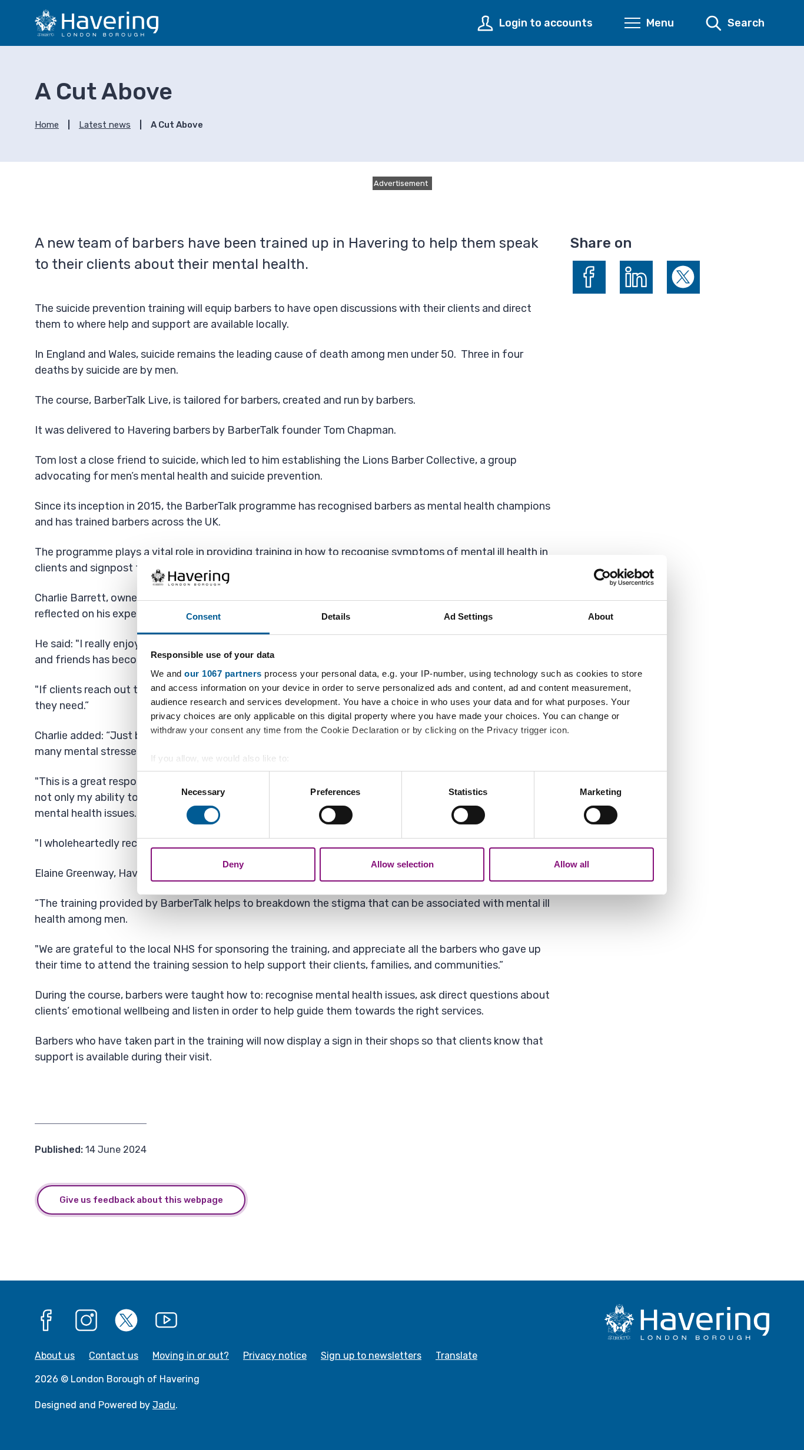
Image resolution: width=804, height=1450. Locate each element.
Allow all (571, 864)
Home (47, 124)
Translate (456, 1355)
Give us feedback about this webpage (141, 1200)
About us (55, 1355)
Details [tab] (335, 616)
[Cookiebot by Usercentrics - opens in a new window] (602, 577)
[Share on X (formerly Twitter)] (683, 277)
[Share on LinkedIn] (636, 277)
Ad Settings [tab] (468, 616)
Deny (233, 864)
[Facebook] (46, 1320)
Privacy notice (275, 1355)
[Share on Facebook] (589, 277)
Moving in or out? (190, 1355)
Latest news (105, 124)
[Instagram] (86, 1320)
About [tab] (601, 616)
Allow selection (402, 864)
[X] (126, 1320)
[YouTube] (166, 1320)
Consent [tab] (203, 616)
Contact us (113, 1355)
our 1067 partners (223, 674)
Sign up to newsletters (371, 1355)
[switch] (336, 815)
